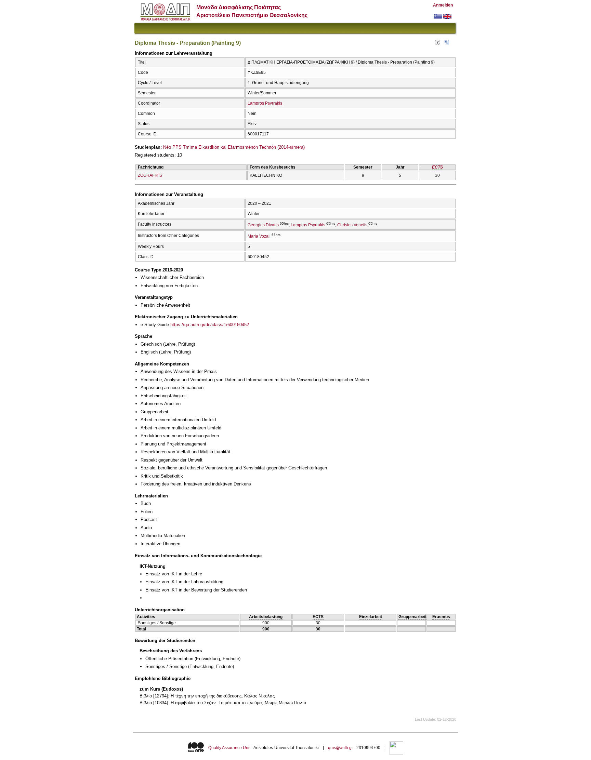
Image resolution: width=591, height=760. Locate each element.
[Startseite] (165, 19)
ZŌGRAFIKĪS (150, 175)
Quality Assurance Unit (229, 747)
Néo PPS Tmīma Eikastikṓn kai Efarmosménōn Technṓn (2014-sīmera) (234, 147)
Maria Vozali (259, 236)
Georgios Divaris (263, 225)
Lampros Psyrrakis (265, 103)
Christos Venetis (352, 225)
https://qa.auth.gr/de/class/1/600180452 (209, 324)
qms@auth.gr (340, 747)
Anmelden (443, 5)
